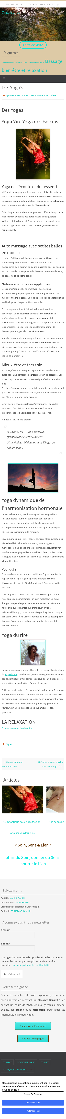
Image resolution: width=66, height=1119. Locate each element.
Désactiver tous (33, 1102)
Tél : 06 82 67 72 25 (14, 4)
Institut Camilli (17, 896)
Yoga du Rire (11, 673)
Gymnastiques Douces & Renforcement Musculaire (31, 95)
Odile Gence (11, 12)
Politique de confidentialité (17, 1068)
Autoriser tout (33, 1111)
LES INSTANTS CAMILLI (20, 909)
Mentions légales (26, 1060)
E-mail (5, 942)
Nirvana (34, 1075)
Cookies (45, 1060)
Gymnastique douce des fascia (32, 62)
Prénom (5, 928)
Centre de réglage (33, 1094)
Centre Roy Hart (23, 900)
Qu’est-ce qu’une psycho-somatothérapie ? (51, 762)
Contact (7, 1060)
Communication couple (11, 62)
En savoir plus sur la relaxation (17, 727)
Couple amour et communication (12, 762)
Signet (9, 743)
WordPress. (45, 1075)
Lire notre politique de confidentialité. (31, 963)
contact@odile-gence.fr (40, 4)
